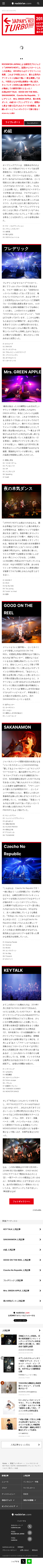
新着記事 (5, 1475)
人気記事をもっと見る (20, 1444)
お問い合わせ (24, 1550)
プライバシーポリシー (9, 1550)
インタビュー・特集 (30, 1482)
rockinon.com (21, 3)
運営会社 (35, 1550)
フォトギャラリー (32, 123)
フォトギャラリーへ (21, 1201)
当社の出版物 (28, 1500)
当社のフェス (7, 1500)
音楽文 (25, 1494)
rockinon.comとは (8, 1547)
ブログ (4, 1488)
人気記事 (6, 1330)
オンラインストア (8, 1506)
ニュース (5, 1482)
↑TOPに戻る (37, 1210)
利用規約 (20, 1547)
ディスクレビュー (8, 1494)
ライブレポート (29, 1488)
